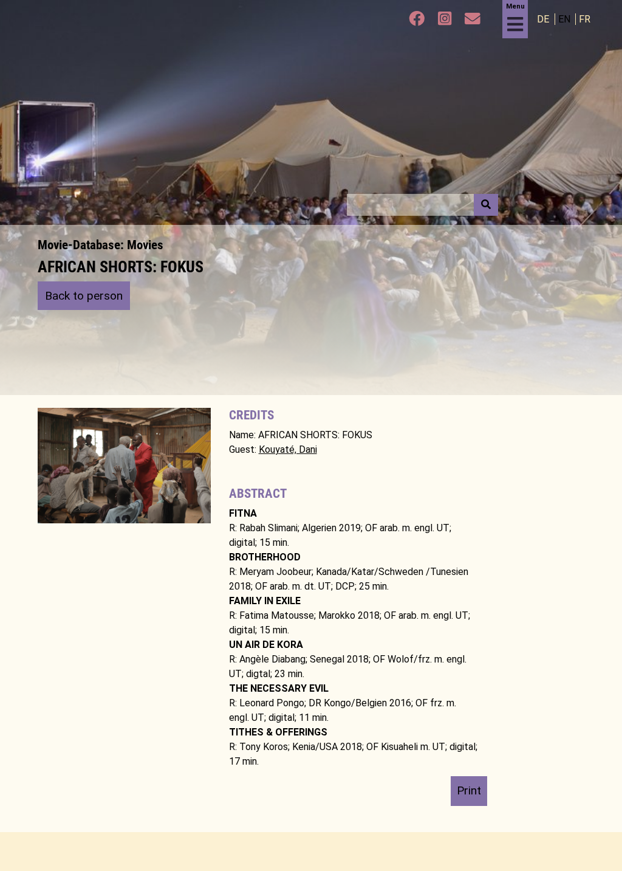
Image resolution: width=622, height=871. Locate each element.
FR (584, 19)
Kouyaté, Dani (288, 449)
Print (469, 790)
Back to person (84, 296)
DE (544, 19)
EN (565, 19)
